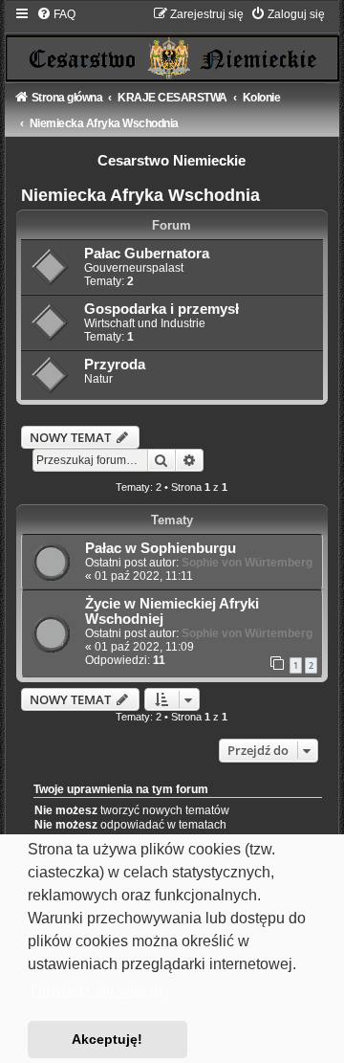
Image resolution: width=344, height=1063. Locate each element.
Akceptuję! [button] (107, 1039)
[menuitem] (55, 14)
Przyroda (114, 364)
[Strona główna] (172, 43)
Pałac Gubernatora (146, 253)
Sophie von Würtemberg (247, 562)
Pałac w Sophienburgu (160, 548)
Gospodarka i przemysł (161, 309)
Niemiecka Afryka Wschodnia (140, 195)
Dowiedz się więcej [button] (96, 991)
